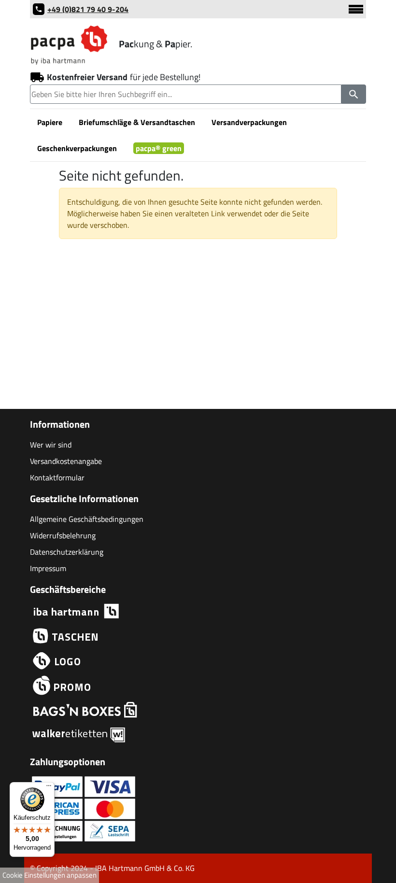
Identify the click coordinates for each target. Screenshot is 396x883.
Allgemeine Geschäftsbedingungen (86, 519)
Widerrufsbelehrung (63, 535)
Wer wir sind (50, 444)
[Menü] (49, 788)
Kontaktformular (57, 477)
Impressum (48, 568)
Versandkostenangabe (66, 461)
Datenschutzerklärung (66, 552)
